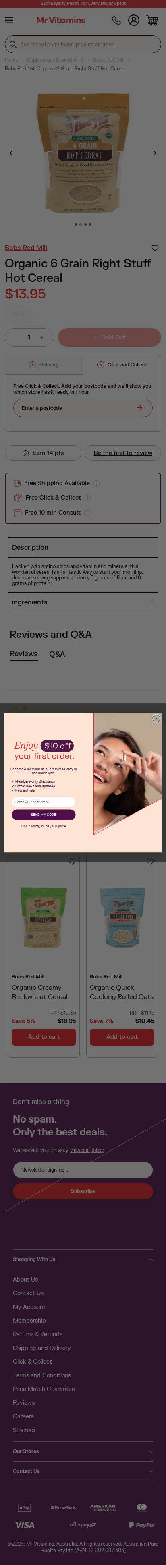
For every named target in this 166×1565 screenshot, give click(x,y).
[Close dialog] (156, 718)
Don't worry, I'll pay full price (43, 826)
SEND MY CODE (43, 814)
